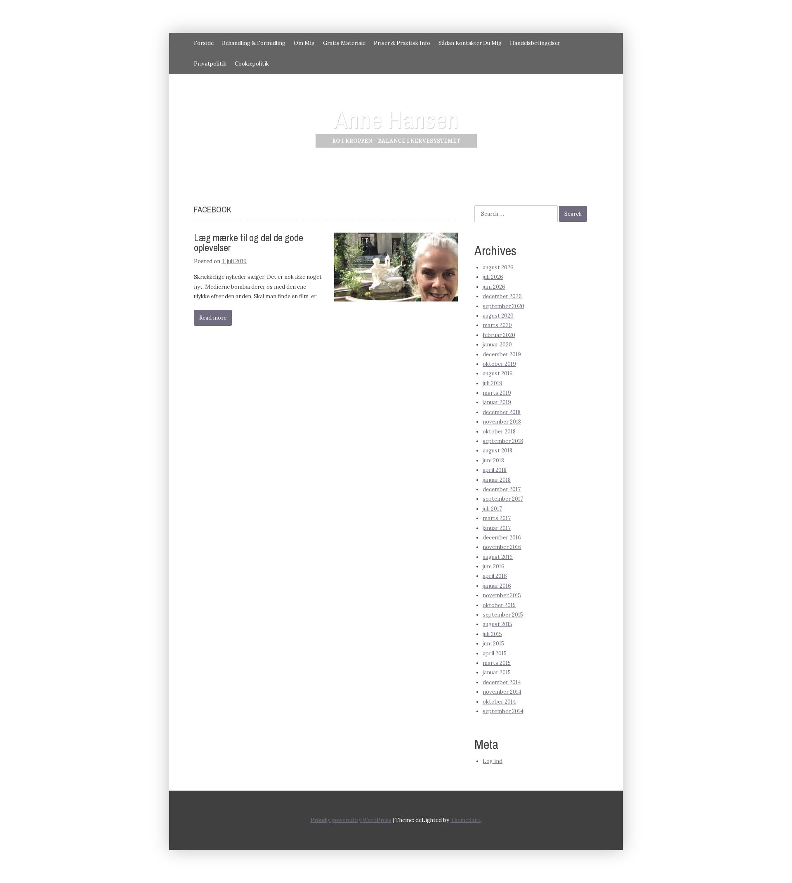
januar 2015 (497, 672)
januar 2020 (497, 344)
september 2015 (503, 614)
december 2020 (502, 296)
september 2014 (503, 711)
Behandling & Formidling (253, 43)
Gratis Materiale (344, 43)
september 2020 (503, 306)
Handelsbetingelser (535, 43)
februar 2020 (499, 335)
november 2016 (502, 547)
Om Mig (304, 43)
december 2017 (502, 489)
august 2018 (497, 450)
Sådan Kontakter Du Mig (470, 43)
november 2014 (502, 691)
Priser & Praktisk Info (402, 43)
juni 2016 (493, 566)
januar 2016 (497, 585)
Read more (212, 317)
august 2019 (498, 373)
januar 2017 (497, 528)
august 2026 (498, 267)
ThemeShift (465, 820)
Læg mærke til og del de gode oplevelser (248, 242)
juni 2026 (494, 286)
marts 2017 (497, 518)
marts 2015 (497, 662)
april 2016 (495, 575)
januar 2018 (497, 479)
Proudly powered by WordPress (351, 820)
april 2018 (495, 469)
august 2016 (498, 556)
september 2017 (503, 498)
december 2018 (502, 412)
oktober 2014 (499, 701)
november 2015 (502, 595)
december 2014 (502, 682)
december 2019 (502, 354)
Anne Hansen (396, 119)
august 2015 (497, 624)
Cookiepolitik (252, 63)
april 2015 (495, 653)
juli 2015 (492, 634)
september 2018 (503, 441)
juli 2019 (492, 383)
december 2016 (502, 537)
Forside (204, 43)
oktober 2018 (499, 431)
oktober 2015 (499, 605)
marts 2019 (497, 392)
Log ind (492, 761)
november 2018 (502, 421)
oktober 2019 (499, 363)
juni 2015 (493, 643)
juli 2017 (492, 508)
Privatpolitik (210, 63)
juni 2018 (493, 460)
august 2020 (498, 315)
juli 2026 (493, 276)
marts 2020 (497, 325)
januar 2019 (497, 402)
